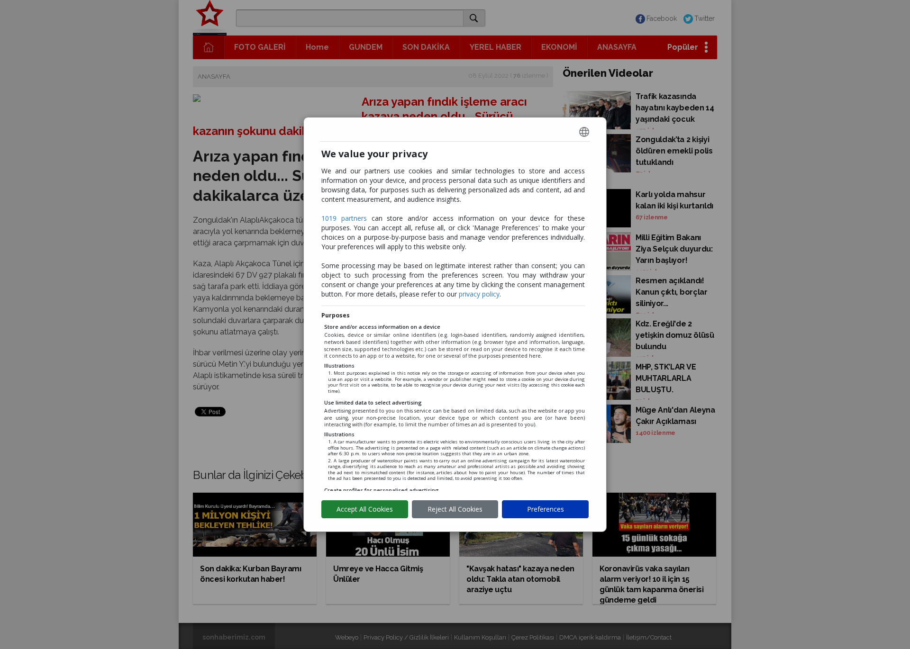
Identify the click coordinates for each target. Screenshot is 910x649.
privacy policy (479, 293)
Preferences (545, 509)
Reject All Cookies (455, 509)
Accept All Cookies (365, 509)
